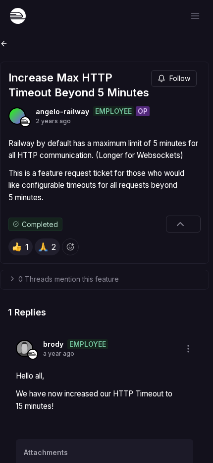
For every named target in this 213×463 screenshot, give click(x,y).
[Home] (18, 16)
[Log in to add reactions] (70, 246)
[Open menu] (195, 16)
